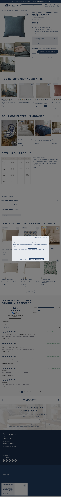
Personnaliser (22, 259)
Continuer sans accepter (40, 237)
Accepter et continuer (36, 259)
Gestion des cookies (32, 249)
